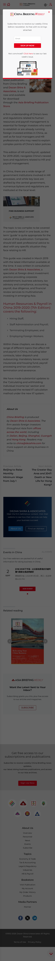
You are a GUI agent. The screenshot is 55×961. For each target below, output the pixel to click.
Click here (28, 53)
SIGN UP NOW (27, 45)
